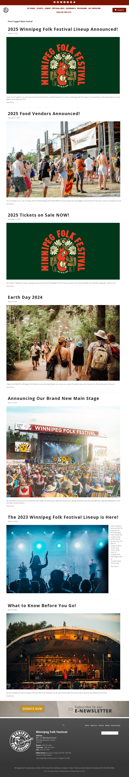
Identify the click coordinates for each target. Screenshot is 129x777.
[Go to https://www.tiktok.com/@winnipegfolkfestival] (64, 2)
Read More (10, 102)
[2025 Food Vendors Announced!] (63, 159)
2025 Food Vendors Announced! (44, 113)
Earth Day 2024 (25, 297)
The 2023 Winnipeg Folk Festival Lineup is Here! (63, 517)
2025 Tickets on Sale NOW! (38, 215)
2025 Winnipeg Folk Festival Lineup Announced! (63, 29)
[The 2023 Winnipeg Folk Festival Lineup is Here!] (57, 559)
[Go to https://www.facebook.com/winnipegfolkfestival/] (54, 2)
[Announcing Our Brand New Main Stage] (63, 451)
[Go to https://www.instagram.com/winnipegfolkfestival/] (58, 2)
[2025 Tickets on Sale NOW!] (63, 251)
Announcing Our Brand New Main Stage (53, 398)
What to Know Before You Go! (42, 605)
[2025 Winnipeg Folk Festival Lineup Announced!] (63, 65)
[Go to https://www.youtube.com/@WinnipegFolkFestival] (68, 2)
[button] (32, 709)
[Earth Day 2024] (63, 343)
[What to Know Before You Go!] (63, 651)
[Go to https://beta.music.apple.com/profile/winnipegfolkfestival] (74, 2)
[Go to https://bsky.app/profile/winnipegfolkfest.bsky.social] (61, 2)
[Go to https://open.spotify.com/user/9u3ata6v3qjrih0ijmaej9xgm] (71, 2)
